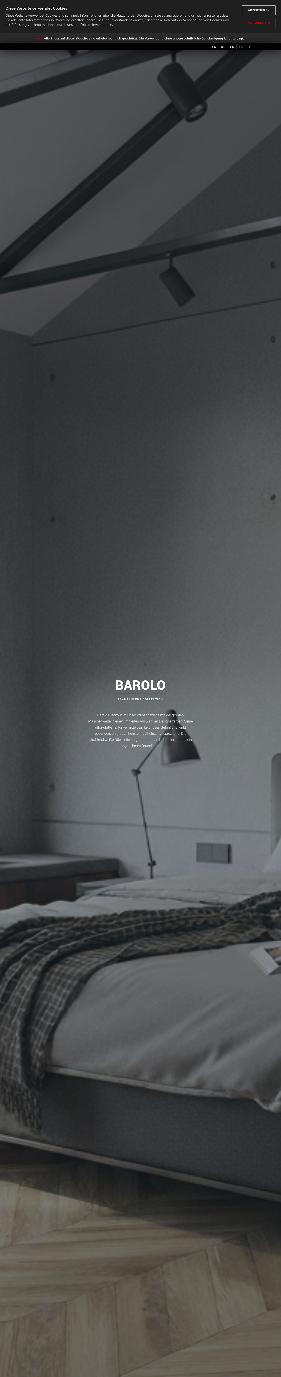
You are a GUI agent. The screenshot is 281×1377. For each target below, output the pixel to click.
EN (214, 46)
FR (241, 46)
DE (223, 46)
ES (232, 46)
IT (249, 46)
